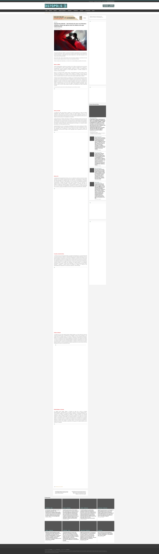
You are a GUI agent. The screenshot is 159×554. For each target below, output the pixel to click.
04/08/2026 (64, 519)
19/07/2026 (99, 517)
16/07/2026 (46, 540)
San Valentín (61, 486)
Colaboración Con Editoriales (97, 1)
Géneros (55, 10)
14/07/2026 (64, 541)
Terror (69, 530)
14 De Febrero (57, 486)
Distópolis (59, 28)
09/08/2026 (46, 517)
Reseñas (50, 10)
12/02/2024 (55, 28)
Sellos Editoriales (104, 1)
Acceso (93, 10)
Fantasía (47, 530)
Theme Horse (58, 549)
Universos (69, 10)
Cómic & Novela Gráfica (94, 104)
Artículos (55, 22)
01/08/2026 (81, 519)
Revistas (81, 10)
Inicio (46, 10)
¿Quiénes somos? (91, 1)
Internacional (47, 497)
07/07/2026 (99, 536)
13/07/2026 (81, 540)
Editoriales (76, 10)
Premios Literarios (62, 10)
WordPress (67, 549)
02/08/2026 (96, 179)
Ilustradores (88, 10)
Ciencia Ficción (97, 182)
